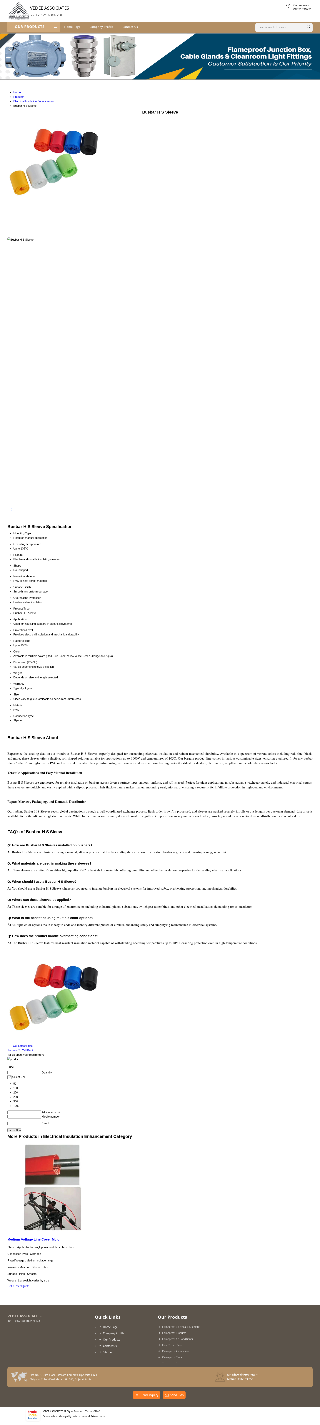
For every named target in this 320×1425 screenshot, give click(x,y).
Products (18, 96)
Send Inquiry (149, 1395)
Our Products (29, 26)
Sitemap (108, 1352)
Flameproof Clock (172, 1357)
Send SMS (177, 1395)
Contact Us (130, 27)
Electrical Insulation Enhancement (33, 101)
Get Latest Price (22, 1045)
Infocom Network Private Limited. (90, 1416)
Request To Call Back (20, 1050)
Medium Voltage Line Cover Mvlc (33, 1239)
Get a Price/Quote (18, 1286)
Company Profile (101, 27)
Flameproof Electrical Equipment (181, 1327)
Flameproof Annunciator (176, 1351)
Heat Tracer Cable (172, 1345)
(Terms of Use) (92, 1411)
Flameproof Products (174, 1333)
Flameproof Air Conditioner (177, 1339)
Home (17, 92)
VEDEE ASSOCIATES (49, 10)
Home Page (72, 27)
